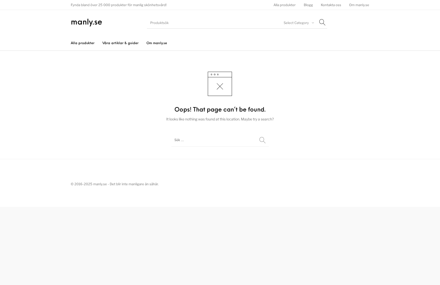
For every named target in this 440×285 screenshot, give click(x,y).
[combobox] (298, 23)
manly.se (86, 23)
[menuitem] (285, 5)
